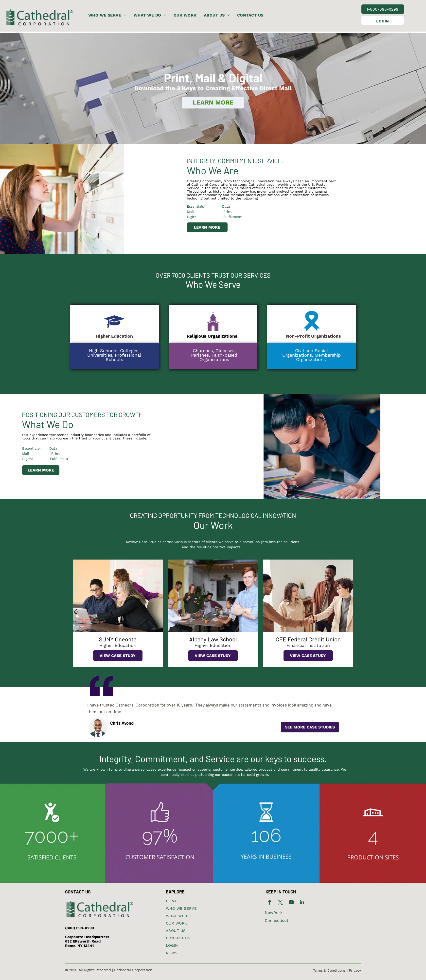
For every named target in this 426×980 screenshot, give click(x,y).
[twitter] (280, 902)
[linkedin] (302, 902)
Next (420, 87)
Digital (192, 217)
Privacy (355, 970)
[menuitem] (107, 15)
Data (219, 206)
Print (55, 453)
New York (274, 912)
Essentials (195, 206)
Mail (25, 453)
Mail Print (209, 212)
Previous (6, 87)
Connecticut (276, 920)
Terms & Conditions (329, 970)
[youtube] (291, 902)
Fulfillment (232, 217)
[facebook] (269, 902)
